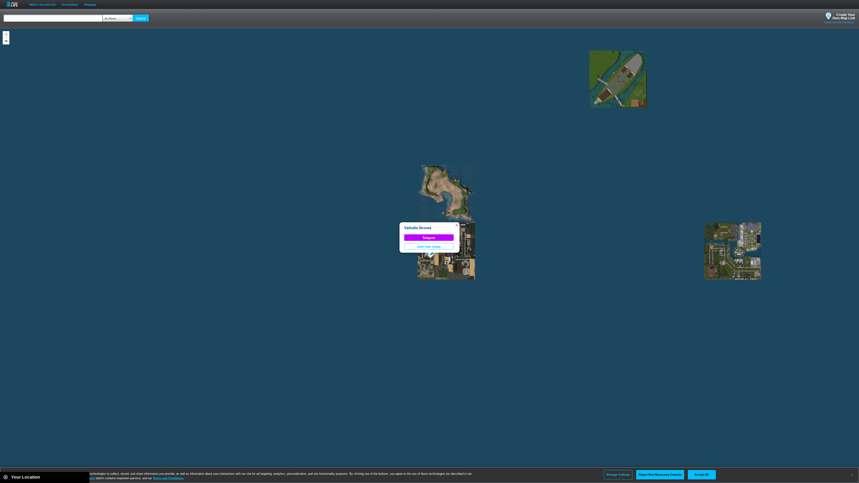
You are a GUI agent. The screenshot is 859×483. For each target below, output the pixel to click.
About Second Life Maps (839, 22)
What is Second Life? (43, 4)
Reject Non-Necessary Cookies (660, 474)
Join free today (429, 246)
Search (140, 18)
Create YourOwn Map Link (843, 16)
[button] (456, 225)
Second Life (14, 4)
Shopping (90, 4)
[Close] (852, 475)
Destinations (70, 4)
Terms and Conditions (168, 478)
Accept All (702, 474)
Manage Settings (618, 474)
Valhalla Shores (418, 227)
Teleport (429, 237)
